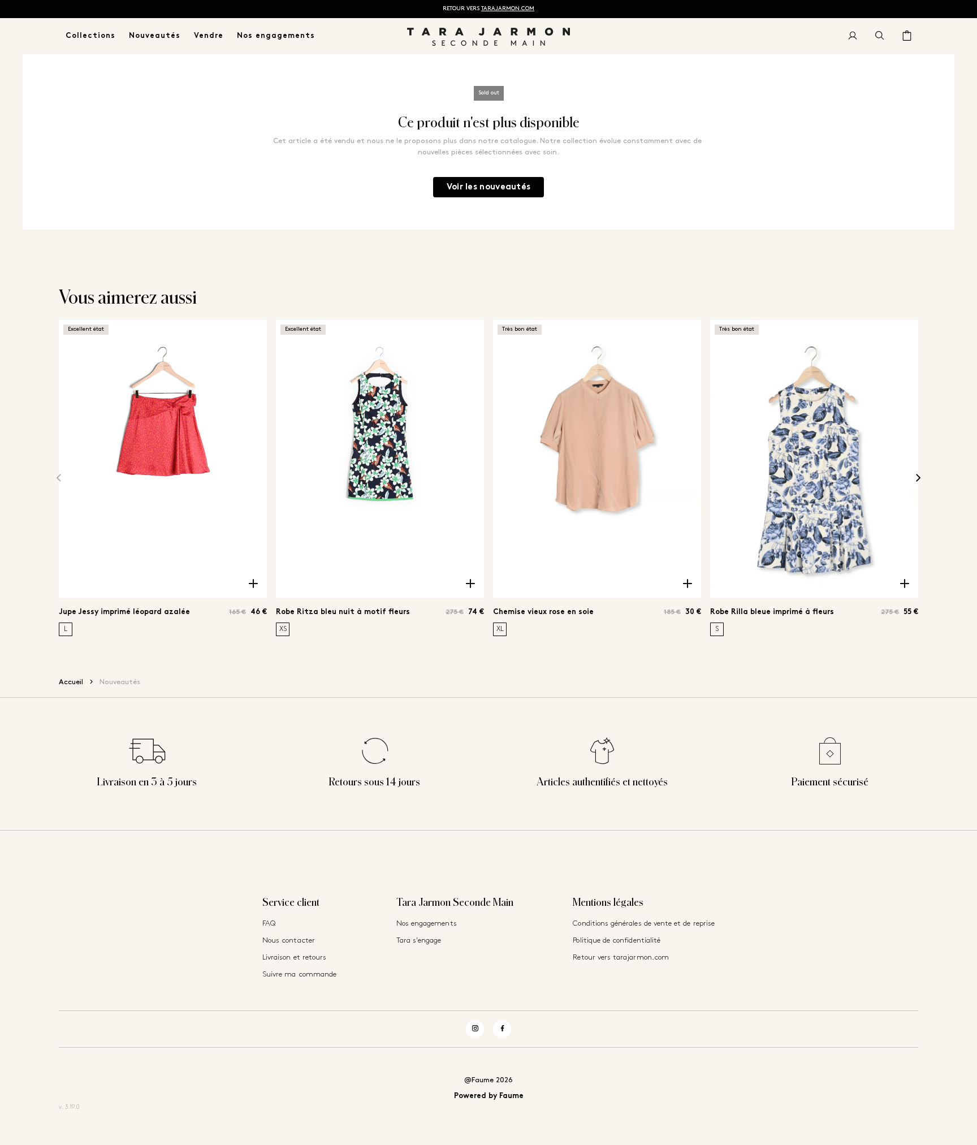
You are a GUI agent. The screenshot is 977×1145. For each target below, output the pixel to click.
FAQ (268, 923)
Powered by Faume (489, 1096)
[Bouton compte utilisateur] (852, 36)
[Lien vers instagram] (475, 1029)
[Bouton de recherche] (879, 36)
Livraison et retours (294, 957)
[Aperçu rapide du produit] (253, 584)
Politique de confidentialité (616, 940)
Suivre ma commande (299, 974)
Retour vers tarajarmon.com (621, 957)
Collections (90, 36)
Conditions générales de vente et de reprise (644, 923)
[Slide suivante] (918, 478)
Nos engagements (276, 36)
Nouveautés (154, 36)
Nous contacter (288, 940)
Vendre (208, 36)
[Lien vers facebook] (502, 1029)
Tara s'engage (419, 940)
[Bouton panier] (907, 36)
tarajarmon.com (507, 9)
